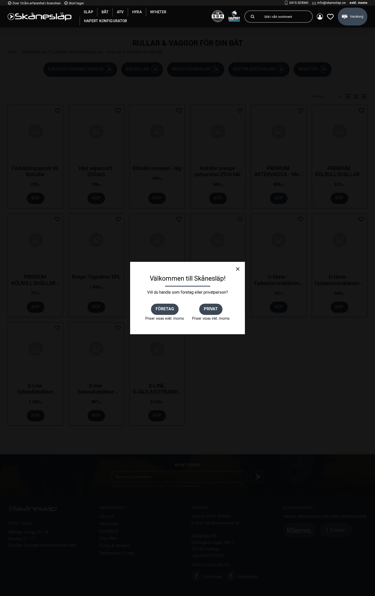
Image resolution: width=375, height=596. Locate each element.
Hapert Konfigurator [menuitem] (105, 21)
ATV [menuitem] (120, 12)
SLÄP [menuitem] (88, 12)
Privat (211, 308)
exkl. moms (358, 3)
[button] (330, 16)
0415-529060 (298, 3)
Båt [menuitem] (105, 12)
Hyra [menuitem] (137, 12)
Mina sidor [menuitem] (320, 17)
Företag (165, 308)
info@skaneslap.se (331, 3)
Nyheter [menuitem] (158, 12)
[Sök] (252, 16)
